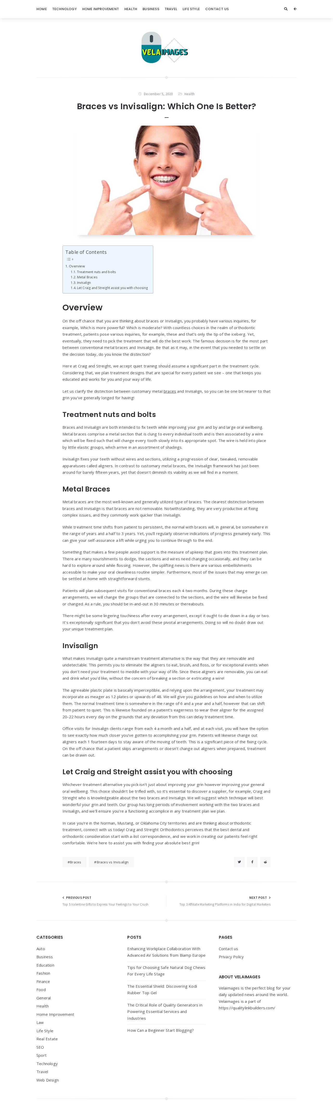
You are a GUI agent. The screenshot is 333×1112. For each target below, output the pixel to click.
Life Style (191, 9)
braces (170, 391)
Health (130, 9)
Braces (75, 862)
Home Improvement (100, 9)
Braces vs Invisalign (113, 862)
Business (151, 9)
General (43, 997)
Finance (43, 981)
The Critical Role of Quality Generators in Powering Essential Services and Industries (164, 1011)
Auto (40, 948)
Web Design (47, 1080)
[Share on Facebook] (252, 862)
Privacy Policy (231, 956)
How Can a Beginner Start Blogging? (160, 1030)
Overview (77, 266)
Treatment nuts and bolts (96, 272)
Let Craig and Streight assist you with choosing (112, 288)
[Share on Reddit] (265, 862)
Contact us (217, 9)
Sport (41, 1055)
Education (45, 965)
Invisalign (84, 282)
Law (40, 1022)
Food (41, 989)
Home (41, 9)
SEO (40, 1047)
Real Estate (47, 1038)
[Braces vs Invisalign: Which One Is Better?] (166, 180)
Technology (64, 9)
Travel (171, 9)
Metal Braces (87, 277)
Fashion (43, 973)
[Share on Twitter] (239, 862)
